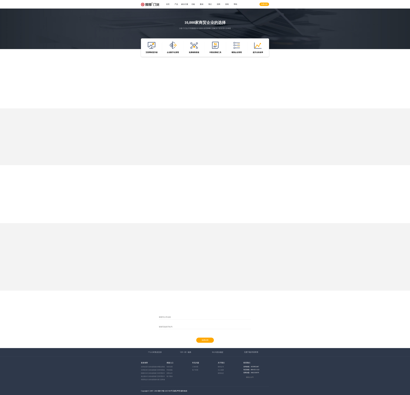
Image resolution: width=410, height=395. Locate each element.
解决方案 (184, 4)
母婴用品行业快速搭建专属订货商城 (153, 379)
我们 (210, 4)
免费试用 (264, 4)
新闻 (227, 4)
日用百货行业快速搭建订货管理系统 (153, 370)
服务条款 (183, 391)
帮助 (235, 4)
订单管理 (195, 367)
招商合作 (170, 373)
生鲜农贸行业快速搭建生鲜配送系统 (153, 367)
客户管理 (195, 370)
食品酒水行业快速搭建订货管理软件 (153, 376)
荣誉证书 (221, 367)
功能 (193, 4)
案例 (201, 4)
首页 (168, 4)
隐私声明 (176, 391)
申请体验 (170, 370)
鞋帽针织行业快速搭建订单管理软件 (153, 373)
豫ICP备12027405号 (165, 391)
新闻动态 (221, 373)
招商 (218, 4)
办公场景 (221, 370)
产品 (176, 4)
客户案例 (170, 376)
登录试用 (170, 367)
